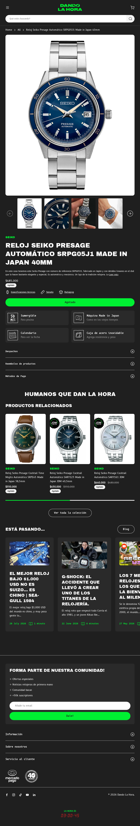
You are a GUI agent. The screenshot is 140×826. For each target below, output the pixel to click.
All (19, 29)
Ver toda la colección (70, 512)
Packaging (69, 292)
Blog (126, 529)
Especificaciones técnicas (23, 292)
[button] (132, 7)
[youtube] (27, 794)
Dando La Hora (125, 794)
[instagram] (13, 794)
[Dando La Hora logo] (70, 7)
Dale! (70, 716)
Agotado (70, 302)
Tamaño (49, 292)
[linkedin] (34, 794)
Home (8, 29)
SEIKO (10, 237)
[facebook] (6, 794)
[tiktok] (20, 794)
